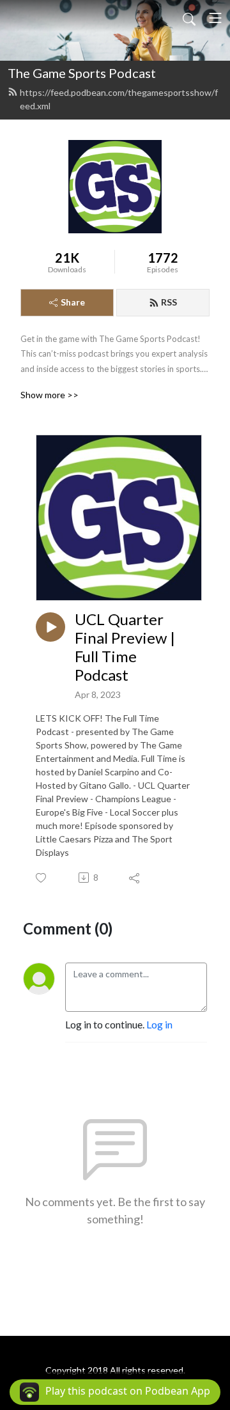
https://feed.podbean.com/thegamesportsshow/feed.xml (119, 99)
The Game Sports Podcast (82, 73)
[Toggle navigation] (215, 18)
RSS (169, 302)
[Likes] (41, 878)
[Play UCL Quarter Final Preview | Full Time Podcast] (50, 627)
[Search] (189, 18)
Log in (159, 1024)
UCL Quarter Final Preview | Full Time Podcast (125, 646)
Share (73, 302)
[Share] (135, 878)
